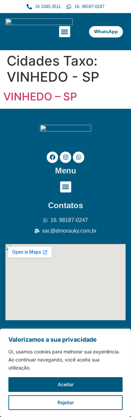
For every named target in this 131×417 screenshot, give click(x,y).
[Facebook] (52, 157)
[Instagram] (65, 157)
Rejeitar (65, 402)
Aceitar (66, 384)
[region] (65, 373)
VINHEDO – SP (40, 96)
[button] (64, 31)
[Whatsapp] (78, 157)
